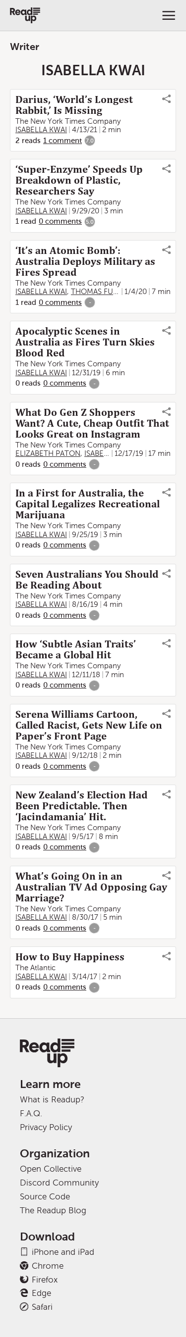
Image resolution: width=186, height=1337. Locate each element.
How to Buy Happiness (69, 957)
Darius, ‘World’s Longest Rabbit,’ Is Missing (74, 105)
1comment (62, 141)
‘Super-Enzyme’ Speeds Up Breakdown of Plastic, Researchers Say (79, 180)
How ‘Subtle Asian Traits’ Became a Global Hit (75, 649)
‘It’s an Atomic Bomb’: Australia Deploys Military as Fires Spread (85, 261)
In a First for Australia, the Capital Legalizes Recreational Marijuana (87, 504)
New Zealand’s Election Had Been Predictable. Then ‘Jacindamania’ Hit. (81, 806)
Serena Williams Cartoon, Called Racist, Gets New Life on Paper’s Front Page (88, 725)
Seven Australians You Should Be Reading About (87, 579)
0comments (60, 221)
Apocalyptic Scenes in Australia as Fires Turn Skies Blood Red (85, 342)
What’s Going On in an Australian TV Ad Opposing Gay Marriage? (91, 887)
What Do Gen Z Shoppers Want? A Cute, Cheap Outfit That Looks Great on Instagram (92, 423)
